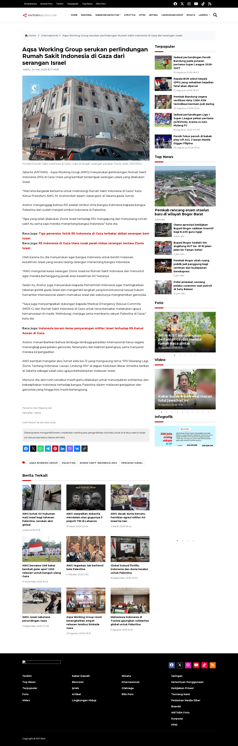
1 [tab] (174, 355)
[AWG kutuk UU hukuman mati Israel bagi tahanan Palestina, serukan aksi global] (41, 497)
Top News (87, 3)
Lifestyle (130, 15)
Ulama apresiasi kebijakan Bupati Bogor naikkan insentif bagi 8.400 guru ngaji (194, 228)
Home (74, 15)
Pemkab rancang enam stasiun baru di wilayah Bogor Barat (182, 212)
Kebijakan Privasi (182, 688)
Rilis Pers (101, 3)
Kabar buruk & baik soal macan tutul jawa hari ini (185, 398)
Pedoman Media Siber (185, 700)
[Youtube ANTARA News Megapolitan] (196, 3)
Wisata (190, 15)
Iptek (142, 15)
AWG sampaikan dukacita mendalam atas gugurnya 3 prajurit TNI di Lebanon (84, 517)
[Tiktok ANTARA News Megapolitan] (203, 3)
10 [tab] (208, 412)
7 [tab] (193, 412)
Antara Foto (46, 3)
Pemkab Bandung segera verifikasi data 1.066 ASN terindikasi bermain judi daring (194, 100)
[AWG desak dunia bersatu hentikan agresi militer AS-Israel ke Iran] (130, 497)
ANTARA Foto (180, 712)
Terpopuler (73, 3)
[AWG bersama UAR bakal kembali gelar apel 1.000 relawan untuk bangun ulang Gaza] (41, 549)
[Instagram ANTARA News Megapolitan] (189, 3)
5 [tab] (195, 355)
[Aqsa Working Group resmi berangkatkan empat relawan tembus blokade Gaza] (85, 600)
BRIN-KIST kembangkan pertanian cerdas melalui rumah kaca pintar (180, 339)
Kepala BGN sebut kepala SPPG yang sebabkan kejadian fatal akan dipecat (194, 82)
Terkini (59, 3)
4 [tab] (190, 355)
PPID (174, 724)
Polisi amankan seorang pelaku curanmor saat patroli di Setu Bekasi (193, 285)
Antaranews (30, 3)
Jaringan (177, 676)
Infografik (164, 417)
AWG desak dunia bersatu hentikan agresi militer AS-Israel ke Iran (128, 517)
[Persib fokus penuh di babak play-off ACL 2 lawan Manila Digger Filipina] (163, 141)
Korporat (177, 718)
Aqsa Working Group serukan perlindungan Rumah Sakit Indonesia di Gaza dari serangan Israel (122, 35)
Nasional (86, 15)
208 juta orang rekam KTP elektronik (181, 526)
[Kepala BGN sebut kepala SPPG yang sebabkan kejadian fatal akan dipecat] (163, 84)
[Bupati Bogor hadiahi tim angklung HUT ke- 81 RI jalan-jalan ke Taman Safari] (163, 247)
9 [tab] (203, 412)
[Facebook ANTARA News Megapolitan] (175, 3)
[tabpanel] (185, 332)
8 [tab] (198, 412)
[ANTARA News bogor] (39, 15)
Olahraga (128, 688)
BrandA (176, 706)
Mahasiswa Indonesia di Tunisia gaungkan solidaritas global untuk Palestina (130, 621)
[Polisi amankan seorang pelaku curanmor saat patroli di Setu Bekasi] (163, 287)
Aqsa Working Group (43, 463)
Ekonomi (77, 682)
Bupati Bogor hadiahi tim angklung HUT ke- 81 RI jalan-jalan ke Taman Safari (193, 246)
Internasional (49, 35)
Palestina (69, 463)
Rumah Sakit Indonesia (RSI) (98, 463)
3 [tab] (185, 355)
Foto (159, 303)
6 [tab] (188, 412)
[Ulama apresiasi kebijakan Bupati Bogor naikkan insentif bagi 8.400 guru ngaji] (163, 229)
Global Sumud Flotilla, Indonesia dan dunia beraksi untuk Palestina (129, 569)
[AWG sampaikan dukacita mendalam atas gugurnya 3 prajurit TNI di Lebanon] (85, 497)
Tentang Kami (180, 694)
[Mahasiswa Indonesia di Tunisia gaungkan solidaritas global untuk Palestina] (130, 600)
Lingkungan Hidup (172, 15)
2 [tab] (180, 355)
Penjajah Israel (132, 463)
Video (160, 360)
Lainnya (203, 15)
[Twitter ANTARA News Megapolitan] (182, 3)
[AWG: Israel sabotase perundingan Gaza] (41, 600)
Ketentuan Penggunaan (187, 682)
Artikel (153, 15)
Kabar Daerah (81, 676)
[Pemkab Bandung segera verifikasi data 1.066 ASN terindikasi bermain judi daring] (163, 101)
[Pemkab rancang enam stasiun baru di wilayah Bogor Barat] (185, 186)
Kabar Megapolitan (107, 15)
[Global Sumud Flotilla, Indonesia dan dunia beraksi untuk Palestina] (130, 549)
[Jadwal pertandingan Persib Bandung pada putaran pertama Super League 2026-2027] (163, 62)
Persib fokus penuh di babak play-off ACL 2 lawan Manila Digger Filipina (193, 140)
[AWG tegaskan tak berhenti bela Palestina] (85, 549)
